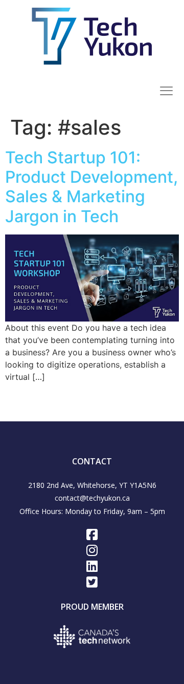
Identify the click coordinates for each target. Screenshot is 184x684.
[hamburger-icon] (166, 92)
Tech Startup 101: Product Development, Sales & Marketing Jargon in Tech (91, 186)
